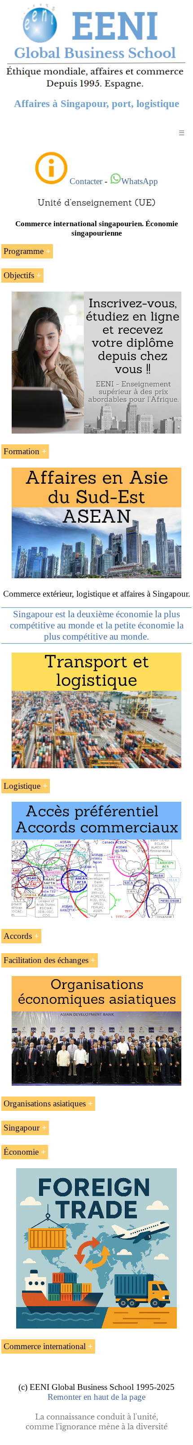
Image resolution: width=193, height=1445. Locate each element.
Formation (21, 451)
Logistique (22, 786)
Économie (21, 1152)
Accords (18, 936)
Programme (24, 251)
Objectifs (19, 275)
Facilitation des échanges (46, 960)
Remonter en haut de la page (96, 1397)
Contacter (86, 181)
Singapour (21, 1127)
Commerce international (45, 1346)
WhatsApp (139, 181)
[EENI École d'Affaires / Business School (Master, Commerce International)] (96, 89)
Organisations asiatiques (45, 1103)
